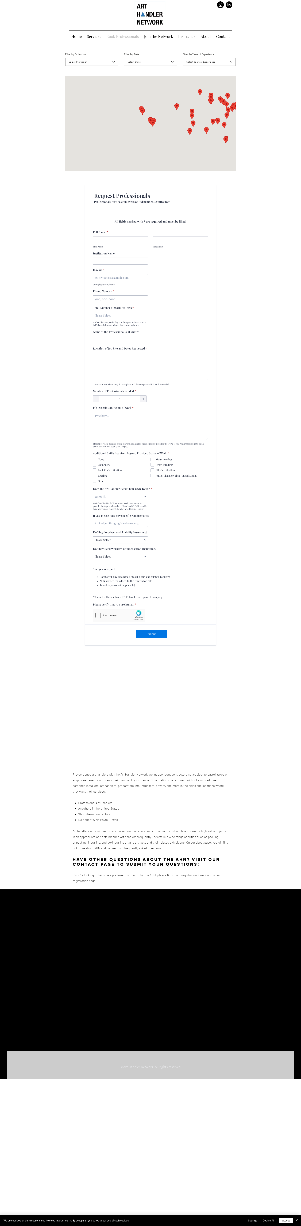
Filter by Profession (75, 54)
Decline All (268, 1220)
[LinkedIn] (229, 4)
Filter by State (131, 54)
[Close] (297, 1220)
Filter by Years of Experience (198, 54)
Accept (286, 1220)
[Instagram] (220, 4)
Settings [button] (252, 1220)
